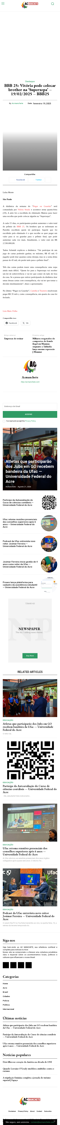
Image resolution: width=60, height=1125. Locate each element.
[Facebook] (28, 387)
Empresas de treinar (13, 338)
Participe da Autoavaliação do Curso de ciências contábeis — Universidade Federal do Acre (18, 502)
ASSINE (28, 414)
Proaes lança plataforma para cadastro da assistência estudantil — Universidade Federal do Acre (20, 585)
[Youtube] (29, 965)
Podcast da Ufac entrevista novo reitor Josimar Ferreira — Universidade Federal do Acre (19, 543)
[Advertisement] (30, 43)
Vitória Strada (24, 209)
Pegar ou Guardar (42, 206)
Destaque (30, 81)
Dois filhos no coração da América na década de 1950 (27, 1062)
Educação (8, 720)
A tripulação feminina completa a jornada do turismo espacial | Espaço (27, 1079)
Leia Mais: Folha (10, 311)
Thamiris (43, 291)
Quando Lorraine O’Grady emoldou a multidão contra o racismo (28, 1070)
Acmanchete (17, 103)
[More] (48, 180)
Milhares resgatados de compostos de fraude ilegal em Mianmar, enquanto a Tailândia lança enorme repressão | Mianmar (44, 345)
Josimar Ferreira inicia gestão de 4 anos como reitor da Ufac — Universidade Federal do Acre (20, 564)
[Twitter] (21, 965)
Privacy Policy (30, 421)
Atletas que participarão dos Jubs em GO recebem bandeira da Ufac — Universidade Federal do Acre (30, 471)
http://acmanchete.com (30, 382)
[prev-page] (47, 433)
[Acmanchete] (30, 366)
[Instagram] (32, 387)
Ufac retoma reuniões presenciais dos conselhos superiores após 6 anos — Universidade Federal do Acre (20, 523)
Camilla (34, 291)
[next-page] (52, 433)
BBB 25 (20, 226)
